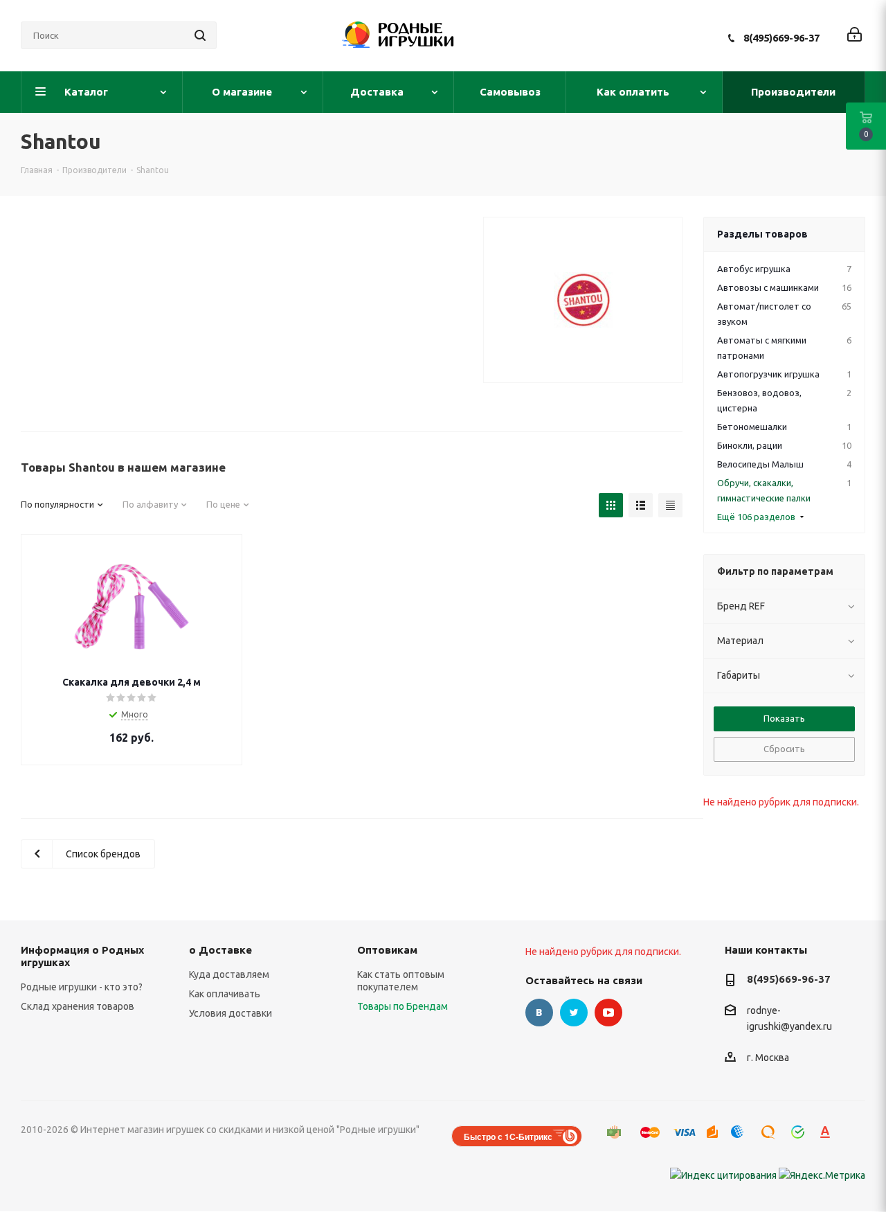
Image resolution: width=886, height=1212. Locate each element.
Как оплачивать (224, 993)
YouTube (608, 1012)
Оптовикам (387, 950)
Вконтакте (539, 1012)
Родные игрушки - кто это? (82, 986)
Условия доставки (230, 1013)
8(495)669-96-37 (781, 38)
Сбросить (784, 749)
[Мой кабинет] (854, 36)
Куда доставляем (229, 974)
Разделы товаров (762, 234)
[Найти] (200, 35)
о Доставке (220, 950)
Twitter (574, 1012)
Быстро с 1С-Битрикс (508, 1136)
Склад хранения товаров (77, 1006)
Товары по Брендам (402, 1006)
